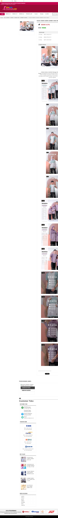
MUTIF (22, 499)
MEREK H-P (15, 13)
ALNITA (22, 496)
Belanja (41, 13)
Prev (20, 398)
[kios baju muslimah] (10, 8)
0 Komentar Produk (26, 387)
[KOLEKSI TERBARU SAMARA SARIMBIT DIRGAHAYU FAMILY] (28, 385)
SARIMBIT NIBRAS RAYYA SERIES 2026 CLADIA (31, 479)
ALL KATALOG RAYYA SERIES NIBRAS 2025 (30, 486)
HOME (2, 14)
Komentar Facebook (26, 390)
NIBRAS (22, 500)
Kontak (36, 13)
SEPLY (22, 503)
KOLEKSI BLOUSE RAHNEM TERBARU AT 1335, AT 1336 (30, 465)
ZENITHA (23, 505)
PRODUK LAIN (29, 13)
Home (1, 17)
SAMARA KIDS (17, 17)
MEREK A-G (8, 13)
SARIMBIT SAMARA (23, 17)
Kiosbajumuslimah (27, 411)
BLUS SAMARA (7, 17)
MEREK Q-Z (21, 13)
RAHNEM (23, 502)
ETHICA (22, 497)
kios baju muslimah (29, 516)
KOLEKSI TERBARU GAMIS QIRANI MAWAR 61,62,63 (30, 472)
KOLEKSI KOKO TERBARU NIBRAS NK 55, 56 (30, 458)
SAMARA (12, 17)
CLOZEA (47, 13)
